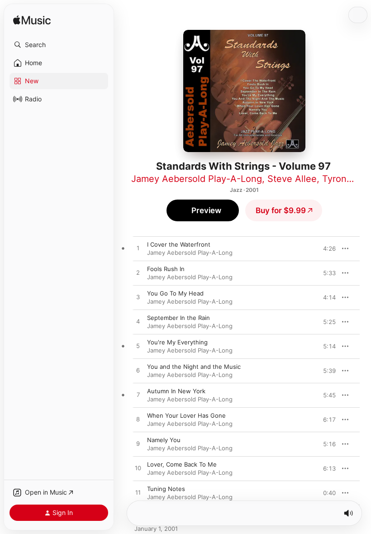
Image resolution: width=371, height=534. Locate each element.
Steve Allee (292, 178)
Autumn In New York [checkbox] (176, 391)
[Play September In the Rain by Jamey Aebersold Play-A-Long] (138, 322)
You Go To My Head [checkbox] (175, 293)
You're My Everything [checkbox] (177, 342)
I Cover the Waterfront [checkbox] (178, 244)
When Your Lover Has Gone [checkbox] (186, 415)
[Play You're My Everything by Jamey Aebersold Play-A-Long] (138, 346)
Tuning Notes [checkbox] (166, 488)
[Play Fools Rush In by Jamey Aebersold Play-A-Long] (138, 273)
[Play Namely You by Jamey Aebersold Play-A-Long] (138, 444)
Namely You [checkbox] (164, 439)
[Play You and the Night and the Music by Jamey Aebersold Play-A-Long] (138, 371)
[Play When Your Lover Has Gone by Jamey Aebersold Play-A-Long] (138, 419)
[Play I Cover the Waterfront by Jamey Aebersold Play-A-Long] (138, 248)
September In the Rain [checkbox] (178, 317)
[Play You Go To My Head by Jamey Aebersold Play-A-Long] (138, 297)
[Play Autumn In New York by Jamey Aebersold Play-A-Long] (138, 395)
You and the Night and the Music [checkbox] (194, 366)
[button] (59, 44)
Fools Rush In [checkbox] (166, 268)
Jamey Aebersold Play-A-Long (196, 178)
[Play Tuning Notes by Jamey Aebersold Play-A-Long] (138, 493)
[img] (32, 20)
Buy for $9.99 (281, 210)
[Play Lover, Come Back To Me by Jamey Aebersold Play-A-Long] (138, 468)
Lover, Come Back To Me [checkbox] (182, 464)
